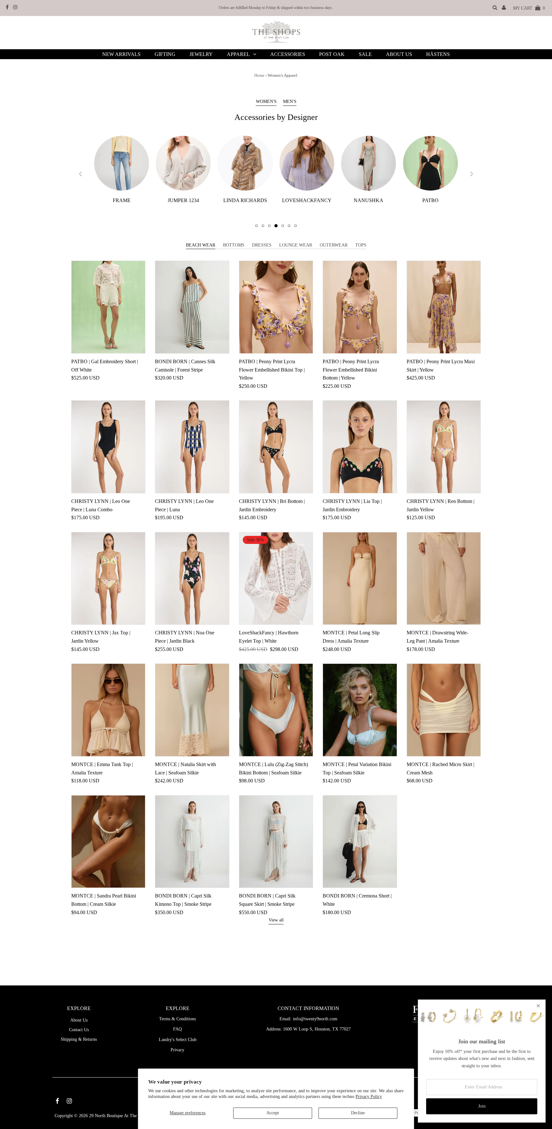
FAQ (177, 1029)
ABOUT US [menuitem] (399, 54)
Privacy (177, 1049)
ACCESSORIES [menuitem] (287, 54)
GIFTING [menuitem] (165, 54)
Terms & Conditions (177, 1018)
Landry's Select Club (177, 1039)
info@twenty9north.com (315, 1018)
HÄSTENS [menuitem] (438, 54)
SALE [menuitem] (365, 54)
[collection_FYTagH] (368, 163)
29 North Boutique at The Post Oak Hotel (127, 1115)
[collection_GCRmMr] (245, 163)
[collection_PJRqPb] (306, 163)
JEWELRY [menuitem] (201, 54)
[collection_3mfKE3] (183, 163)
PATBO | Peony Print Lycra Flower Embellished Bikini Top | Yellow (272, 369)
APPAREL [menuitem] (238, 54)
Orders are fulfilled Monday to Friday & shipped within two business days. (276, 7)
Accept (272, 1112)
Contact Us (79, 1029)
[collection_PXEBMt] (121, 163)
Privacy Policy (369, 1096)
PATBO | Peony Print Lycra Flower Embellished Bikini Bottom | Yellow (351, 369)
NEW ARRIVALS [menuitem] (121, 54)
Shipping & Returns (79, 1039)
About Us (79, 1020)
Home (259, 75)
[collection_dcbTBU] (430, 163)
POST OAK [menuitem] (332, 54)
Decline (358, 1112)
